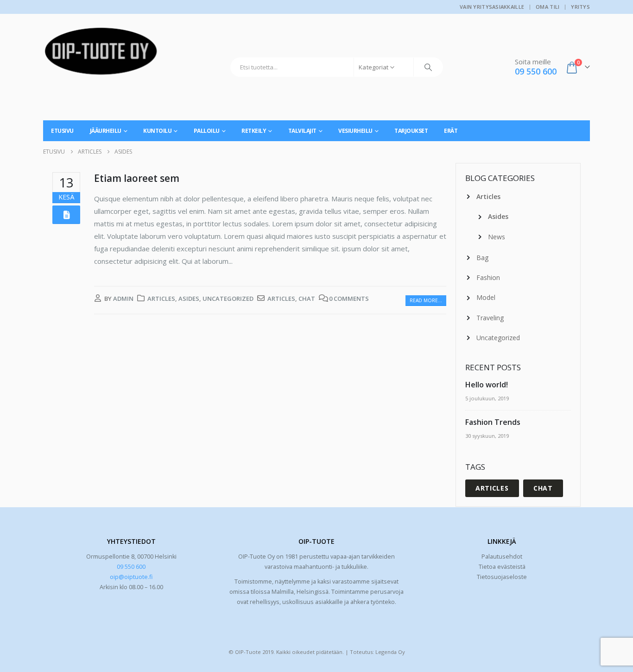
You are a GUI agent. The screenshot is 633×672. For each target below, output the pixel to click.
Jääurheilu (105, 131)
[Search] (428, 67)
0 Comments (349, 298)
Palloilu (207, 131)
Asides (188, 298)
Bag (482, 257)
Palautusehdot (501, 556)
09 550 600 (131, 567)
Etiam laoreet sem (136, 178)
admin (123, 298)
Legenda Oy (390, 651)
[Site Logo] (101, 54)
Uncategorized (228, 298)
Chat (306, 298)
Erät (450, 131)
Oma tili (547, 6)
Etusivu (62, 131)
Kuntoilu (157, 131)
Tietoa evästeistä (502, 567)
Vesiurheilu (355, 131)
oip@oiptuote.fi (131, 577)
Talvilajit (302, 131)
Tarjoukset (411, 131)
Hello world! (486, 385)
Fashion (488, 277)
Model (485, 297)
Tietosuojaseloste (502, 577)
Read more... (426, 300)
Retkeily (253, 131)
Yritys (580, 6)
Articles (161, 298)
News (496, 236)
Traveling (490, 317)
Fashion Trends (492, 422)
